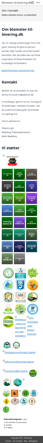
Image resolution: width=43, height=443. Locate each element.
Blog (25, 441)
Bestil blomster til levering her (18, 70)
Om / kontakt (17, 441)
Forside (8, 441)
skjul (24, 419)
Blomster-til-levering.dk (16, 2)
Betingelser (33, 441)
